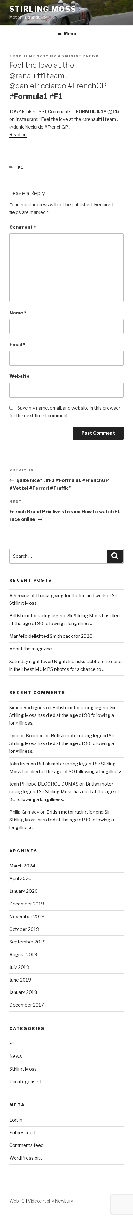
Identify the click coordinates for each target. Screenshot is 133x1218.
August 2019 (23, 954)
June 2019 (20, 980)
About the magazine (30, 649)
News (15, 1056)
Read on (18, 135)
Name (17, 313)
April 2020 (20, 878)
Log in (15, 1120)
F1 (21, 167)
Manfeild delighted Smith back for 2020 (50, 636)
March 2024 (22, 866)
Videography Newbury (50, 1200)
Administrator (78, 56)
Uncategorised (25, 1081)
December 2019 (26, 904)
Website (19, 376)
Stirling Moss (42, 9)
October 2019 (24, 929)
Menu (70, 33)
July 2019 (19, 967)
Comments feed (26, 1145)
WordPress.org (25, 1158)
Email (17, 344)
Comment (22, 227)
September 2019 (27, 942)
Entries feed (22, 1132)
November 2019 (27, 916)
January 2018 (23, 992)
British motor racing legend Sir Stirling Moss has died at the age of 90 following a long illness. (62, 715)
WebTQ (17, 1200)
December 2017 (26, 1005)
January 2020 (23, 891)
